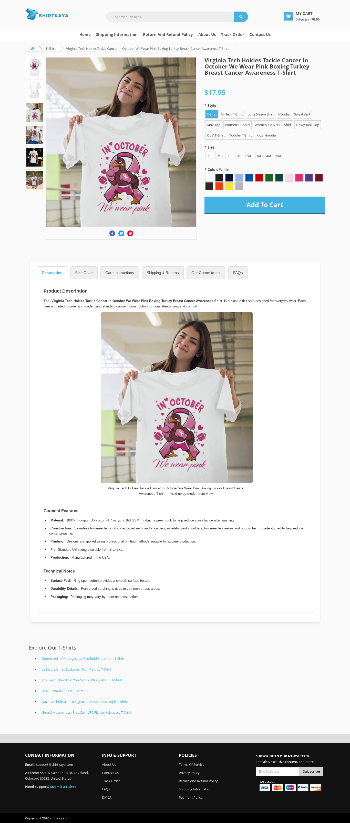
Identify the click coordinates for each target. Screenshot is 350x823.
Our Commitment (206, 272)
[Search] (241, 17)
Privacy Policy (189, 772)
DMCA (106, 797)
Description (52, 272)
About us (207, 34)
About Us (109, 764)
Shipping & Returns (163, 272)
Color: (218, 169)
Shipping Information (117, 34)
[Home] (47, 14)
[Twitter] (121, 233)
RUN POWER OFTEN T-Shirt (62, 691)
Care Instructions (119, 272)
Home (85, 34)
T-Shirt (51, 48)
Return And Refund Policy (168, 34)
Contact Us (260, 34)
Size (211, 147)
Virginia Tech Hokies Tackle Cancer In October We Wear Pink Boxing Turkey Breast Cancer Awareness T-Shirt (147, 48)
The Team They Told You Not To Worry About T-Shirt (81, 680)
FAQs (238, 272)
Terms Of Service (191, 764)
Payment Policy (190, 797)
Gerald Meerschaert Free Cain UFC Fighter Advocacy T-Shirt (86, 712)
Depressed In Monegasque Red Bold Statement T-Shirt (83, 658)
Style (212, 105)
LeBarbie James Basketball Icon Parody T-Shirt (76, 669)
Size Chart (84, 272)
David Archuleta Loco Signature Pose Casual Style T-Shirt (84, 701)
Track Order (232, 34)
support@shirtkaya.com (54, 764)
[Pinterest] (130, 233)
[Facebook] (112, 233)
